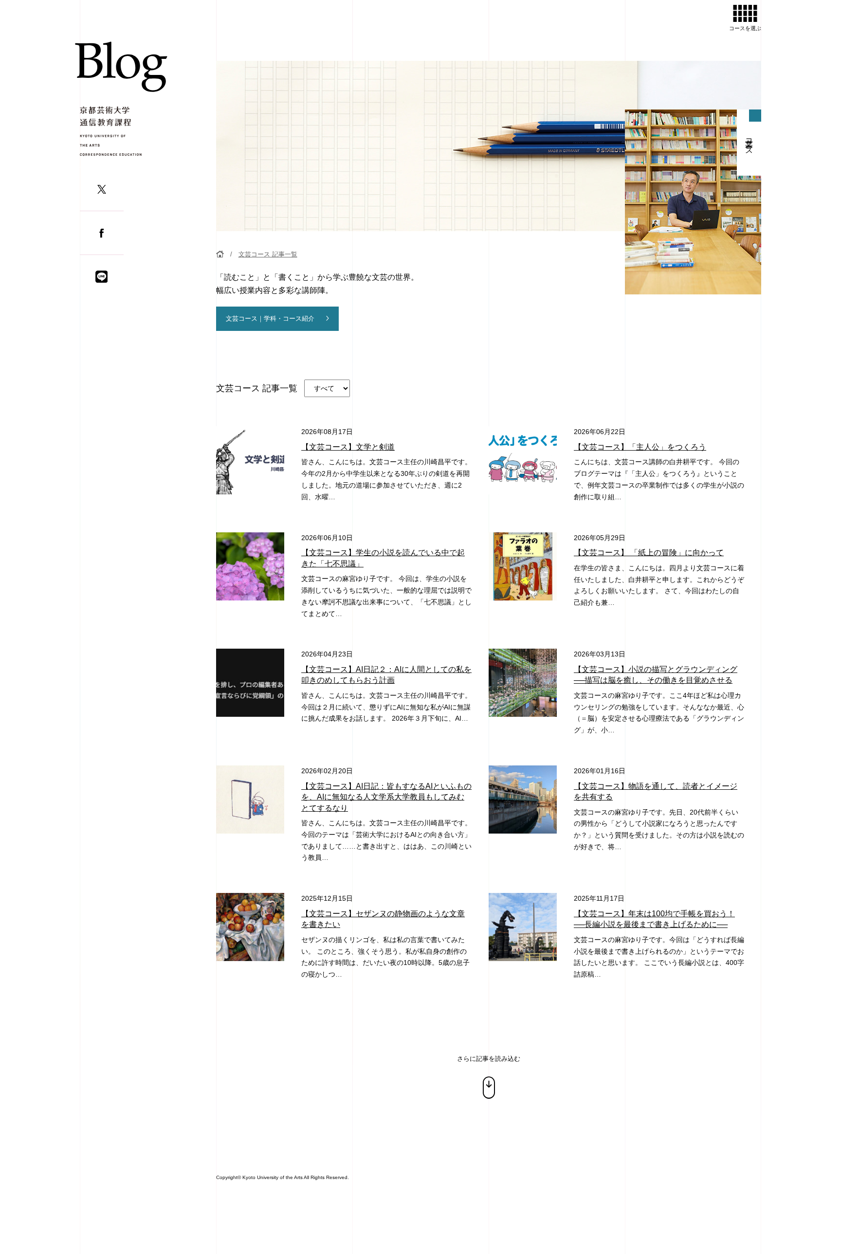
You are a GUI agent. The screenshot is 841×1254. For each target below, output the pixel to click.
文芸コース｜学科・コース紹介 (270, 318)
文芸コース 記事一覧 (267, 254)
